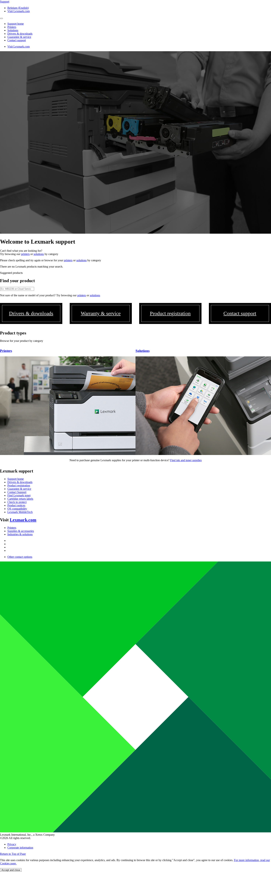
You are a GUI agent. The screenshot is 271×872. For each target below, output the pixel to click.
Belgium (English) (18, 7)
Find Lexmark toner (19, 495)
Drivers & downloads (19, 482)
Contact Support (16, 492)
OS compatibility (17, 508)
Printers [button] (11, 27)
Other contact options (19, 556)
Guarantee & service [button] (19, 37)
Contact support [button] (16, 40)
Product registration (18, 485)
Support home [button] (15, 23)
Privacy (11, 844)
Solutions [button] (12, 30)
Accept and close (10, 870)
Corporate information (20, 847)
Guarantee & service (19, 488)
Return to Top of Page (13, 853)
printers (25, 254)
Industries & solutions (20, 534)
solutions (39, 254)
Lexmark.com (23, 519)
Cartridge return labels (20, 498)
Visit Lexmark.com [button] (18, 11)
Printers (11, 527)
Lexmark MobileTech (20, 512)
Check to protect (17, 502)
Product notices (16, 505)
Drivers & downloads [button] (19, 33)
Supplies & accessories (20, 531)
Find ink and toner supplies (186, 460)
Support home (15, 478)
